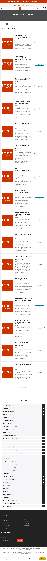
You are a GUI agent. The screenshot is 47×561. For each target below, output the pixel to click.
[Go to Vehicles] (10, 488)
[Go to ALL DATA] (12, 406)
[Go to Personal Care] (13, 423)
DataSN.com (20, 552)
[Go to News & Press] (12, 482)
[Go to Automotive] (12, 408)
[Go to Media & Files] (12, 506)
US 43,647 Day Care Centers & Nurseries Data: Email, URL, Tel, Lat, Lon (23, 322)
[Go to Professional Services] (17, 435)
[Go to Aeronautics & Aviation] (17, 465)
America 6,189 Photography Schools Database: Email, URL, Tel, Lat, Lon (23, 79)
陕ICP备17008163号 (29, 553)
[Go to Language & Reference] (17, 479)
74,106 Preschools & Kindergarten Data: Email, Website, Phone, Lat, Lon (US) (23, 57)
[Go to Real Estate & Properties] (18, 426)
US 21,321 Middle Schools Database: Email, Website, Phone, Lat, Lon (22, 170)
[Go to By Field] (10, 414)
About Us (26, 521)
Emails (13, 28)
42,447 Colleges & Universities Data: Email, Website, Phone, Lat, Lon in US (23, 366)
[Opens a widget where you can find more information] (42, 558)
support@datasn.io (24, 4)
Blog (25, 519)
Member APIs (26, 525)
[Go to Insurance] (11, 485)
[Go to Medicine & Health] (15, 462)
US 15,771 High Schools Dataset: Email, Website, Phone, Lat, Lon (23, 235)
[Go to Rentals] (10, 432)
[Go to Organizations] (13, 497)
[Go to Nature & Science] (14, 420)
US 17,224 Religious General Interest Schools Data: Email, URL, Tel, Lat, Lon (22, 37)
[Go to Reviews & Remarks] (17, 500)
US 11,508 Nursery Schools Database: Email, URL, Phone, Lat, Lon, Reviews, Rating (22, 101)
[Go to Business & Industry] (16, 411)
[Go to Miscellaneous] (13, 444)
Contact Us (26, 523)
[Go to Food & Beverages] (15, 476)
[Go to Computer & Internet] (16, 471)
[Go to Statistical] (11, 473)
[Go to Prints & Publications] (16, 441)
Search (26, 555)
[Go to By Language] (13, 447)
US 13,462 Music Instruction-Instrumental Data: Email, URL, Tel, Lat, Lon (23, 147)
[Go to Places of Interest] (15, 453)
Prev (3, 24)
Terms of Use (5, 548)
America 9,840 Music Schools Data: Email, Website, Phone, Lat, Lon (23, 125)
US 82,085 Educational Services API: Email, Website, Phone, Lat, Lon (23, 300)
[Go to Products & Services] (16, 450)
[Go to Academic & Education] (17, 417)
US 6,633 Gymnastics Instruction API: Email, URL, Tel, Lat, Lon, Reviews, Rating (23, 258)
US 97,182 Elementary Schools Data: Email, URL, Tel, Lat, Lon (23, 279)
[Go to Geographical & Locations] (19, 438)
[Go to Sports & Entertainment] (17, 468)
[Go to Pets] (8, 459)
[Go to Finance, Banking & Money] (19, 503)
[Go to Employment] (12, 456)
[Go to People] (9, 491)
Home (22, 555)
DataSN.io (15, 552)
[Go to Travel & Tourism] (14, 494)
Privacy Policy (12, 548)
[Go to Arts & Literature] (14, 429)
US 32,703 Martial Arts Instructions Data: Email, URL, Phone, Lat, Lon (22, 192)
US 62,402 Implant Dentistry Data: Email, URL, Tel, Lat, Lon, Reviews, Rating (22, 214)
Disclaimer (18, 548)
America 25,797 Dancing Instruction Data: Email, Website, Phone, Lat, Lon (23, 344)
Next (12, 24)
